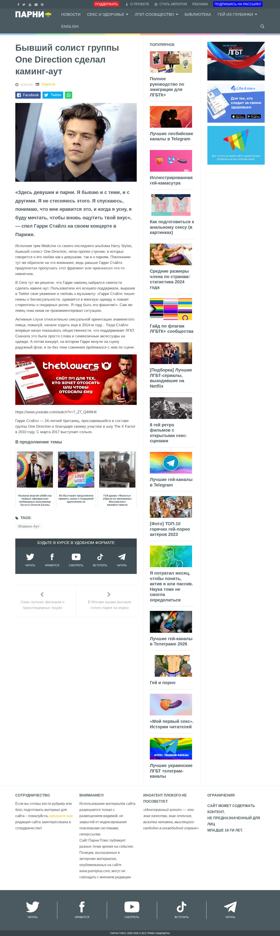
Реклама (200, 4)
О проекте (139, 4)
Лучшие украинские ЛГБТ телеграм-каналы (171, 771)
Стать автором (173, 4)
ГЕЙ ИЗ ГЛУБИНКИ (235, 14)
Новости (70, 14)
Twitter (56, 95)
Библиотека (198, 14)
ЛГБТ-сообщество (154, 14)
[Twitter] (24, 4)
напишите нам (61, 816)
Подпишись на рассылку (238, 4)
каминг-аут (30, 526)
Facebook (31, 95)
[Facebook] (19, 4)
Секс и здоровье (105, 14)
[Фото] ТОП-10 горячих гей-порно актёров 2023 (170, 529)
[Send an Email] (37, 4)
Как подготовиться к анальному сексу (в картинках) (172, 227)
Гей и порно (162, 682)
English (70, 26)
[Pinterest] (43, 4)
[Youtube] (30, 4)
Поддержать (106, 4)
